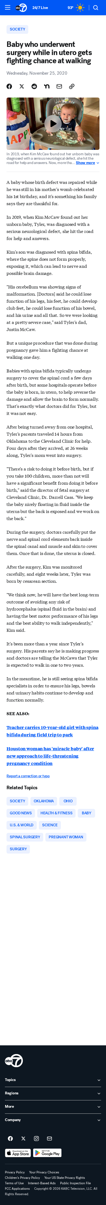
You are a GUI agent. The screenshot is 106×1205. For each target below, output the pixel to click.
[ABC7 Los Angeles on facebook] (10, 1138)
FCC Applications (17, 1188)
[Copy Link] (71, 86)
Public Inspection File (75, 1183)
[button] (7, 7)
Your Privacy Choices (44, 1172)
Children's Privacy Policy (22, 1177)
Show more (85, 163)
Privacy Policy (15, 1172)
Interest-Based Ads (42, 1183)
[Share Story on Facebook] (9, 86)
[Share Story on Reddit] (34, 86)
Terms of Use (14, 1183)
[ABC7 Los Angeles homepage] (21, 7)
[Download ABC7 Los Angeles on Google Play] (47, 1153)
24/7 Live (40, 7)
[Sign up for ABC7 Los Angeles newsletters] (49, 1138)
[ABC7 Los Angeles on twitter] (23, 1138)
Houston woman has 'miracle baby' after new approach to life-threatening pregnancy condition (50, 755)
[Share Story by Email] (59, 86)
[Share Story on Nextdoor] (46, 86)
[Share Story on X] (21, 86)
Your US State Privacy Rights (64, 1177)
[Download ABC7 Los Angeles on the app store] (18, 1153)
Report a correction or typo (28, 776)
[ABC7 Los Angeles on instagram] (36, 1138)
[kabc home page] (14, 1060)
